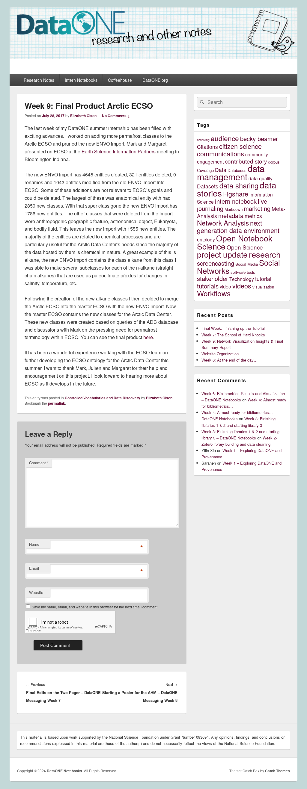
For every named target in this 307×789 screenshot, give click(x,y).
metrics (253, 216)
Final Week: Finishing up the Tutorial (233, 328)
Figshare (235, 193)
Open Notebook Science (234, 242)
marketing (257, 208)
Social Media (246, 264)
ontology (206, 239)
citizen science (240, 146)
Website (36, 592)
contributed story (246, 161)
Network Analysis (223, 222)
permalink (56, 403)
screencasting (215, 263)
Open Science (245, 247)
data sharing (238, 185)
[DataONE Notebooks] (153, 56)
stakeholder (212, 278)
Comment (39, 462)
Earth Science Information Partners (119, 151)
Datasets (207, 186)
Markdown (234, 209)
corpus (274, 162)
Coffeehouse (120, 80)
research (265, 254)
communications (220, 153)
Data (220, 169)
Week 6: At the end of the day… (229, 360)
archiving (203, 139)
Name (34, 544)
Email (34, 568)
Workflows (214, 293)
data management (230, 172)
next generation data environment (238, 226)
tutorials (208, 286)
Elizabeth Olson (83, 115)
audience (225, 138)
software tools (243, 272)
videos (241, 285)
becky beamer (259, 138)
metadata (230, 215)
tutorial (263, 278)
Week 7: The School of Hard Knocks (233, 335)
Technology (241, 279)
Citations (207, 146)
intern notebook (236, 201)
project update (222, 254)
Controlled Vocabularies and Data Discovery (102, 397)
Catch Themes (277, 770)
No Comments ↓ (116, 115)
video (225, 286)
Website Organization (220, 353)
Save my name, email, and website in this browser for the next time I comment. (95, 606)
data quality (261, 178)
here (148, 337)
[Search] (201, 102)
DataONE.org (155, 80)
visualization (263, 287)
